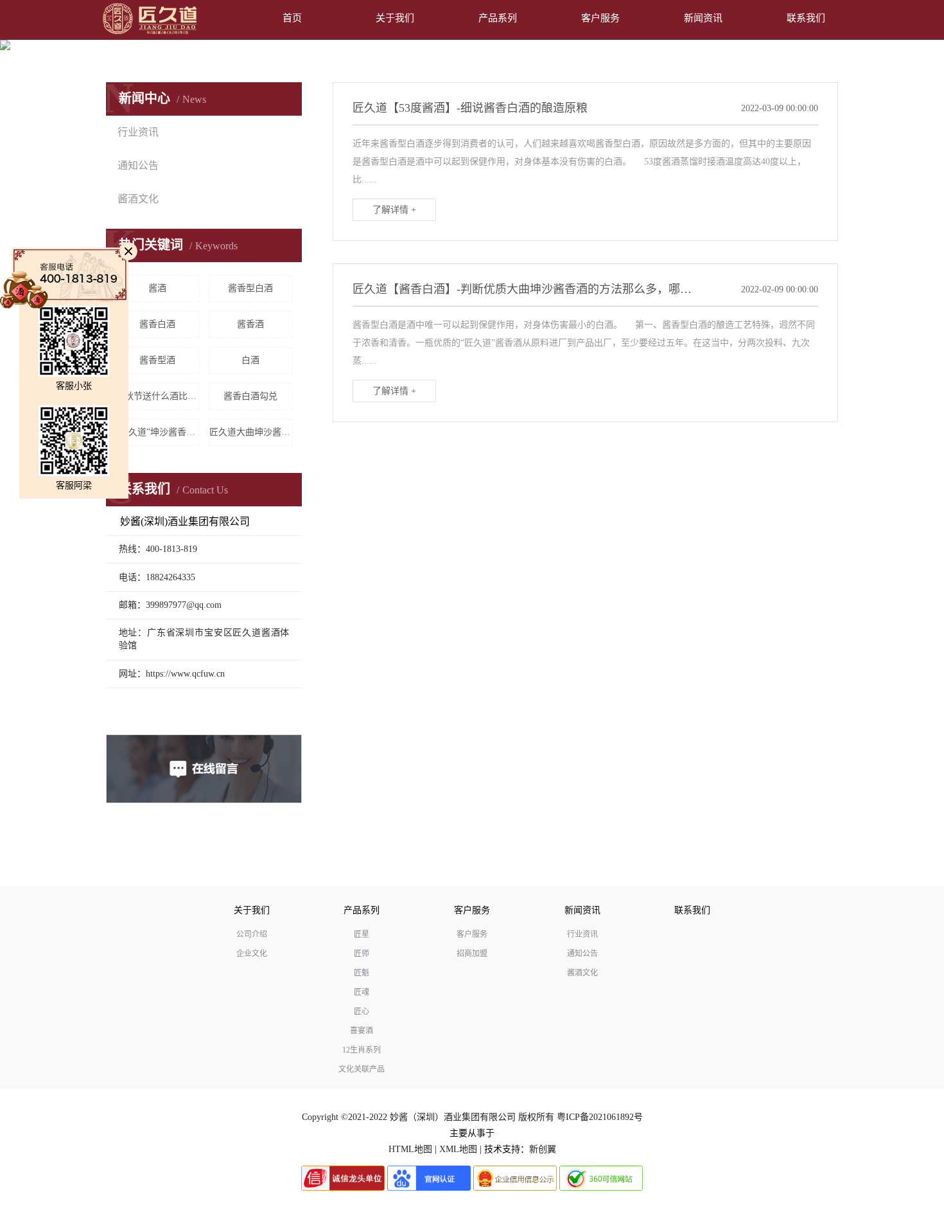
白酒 (250, 360)
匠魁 (361, 972)
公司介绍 (251, 934)
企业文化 (251, 953)
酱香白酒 (157, 324)
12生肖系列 (361, 1049)
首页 (292, 18)
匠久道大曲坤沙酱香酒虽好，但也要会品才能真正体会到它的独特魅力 (251, 432)
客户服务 (600, 18)
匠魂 (361, 992)
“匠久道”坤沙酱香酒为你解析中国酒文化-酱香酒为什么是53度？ (158, 432)
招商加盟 (472, 953)
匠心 (361, 1011)
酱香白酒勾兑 (250, 396)
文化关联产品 (361, 1069)
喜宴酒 (361, 1030)
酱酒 (157, 288)
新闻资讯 (703, 18)
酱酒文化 (138, 198)
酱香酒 (250, 324)
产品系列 (497, 18)
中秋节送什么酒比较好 (158, 396)
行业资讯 (138, 132)
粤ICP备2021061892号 (600, 1117)
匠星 (361, 934)
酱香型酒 (157, 360)
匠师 (361, 953)
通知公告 (138, 165)
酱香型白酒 (250, 288)
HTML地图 (410, 1149)
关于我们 (395, 18)
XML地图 (458, 1149)
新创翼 (542, 1149)
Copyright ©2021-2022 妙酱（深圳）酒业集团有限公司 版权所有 (428, 1117)
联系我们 (806, 18)
